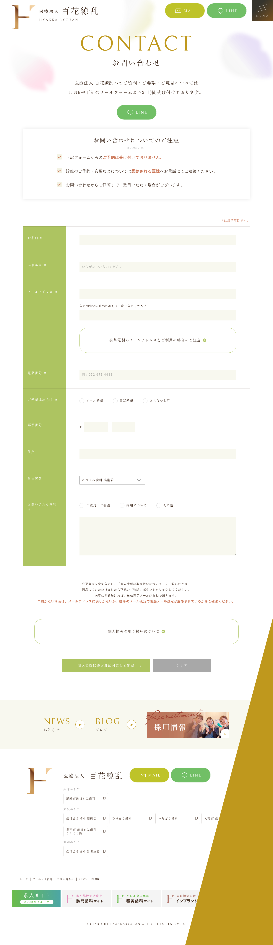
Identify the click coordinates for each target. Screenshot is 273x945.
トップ (24, 879)
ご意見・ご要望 (98, 505)
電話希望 (126, 400)
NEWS (83, 879)
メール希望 (94, 400)
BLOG (95, 879)
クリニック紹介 (42, 879)
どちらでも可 (160, 400)
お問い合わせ (65, 879)
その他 (168, 505)
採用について (136, 505)
